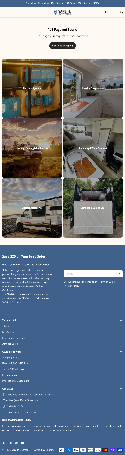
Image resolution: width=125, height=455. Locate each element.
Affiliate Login (10, 343)
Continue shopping (62, 45)
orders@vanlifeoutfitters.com (22, 400)
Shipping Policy (10, 357)
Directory (17, 430)
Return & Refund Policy (15, 363)
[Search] (107, 12)
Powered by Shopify (43, 450)
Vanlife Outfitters (21, 450)
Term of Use (106, 282)
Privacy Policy (71, 286)
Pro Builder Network (13, 338)
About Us (7, 326)
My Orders (8, 332)
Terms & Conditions (13, 369)
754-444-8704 (15, 406)
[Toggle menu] (3, 12)
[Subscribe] (119, 274)
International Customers (15, 381)
